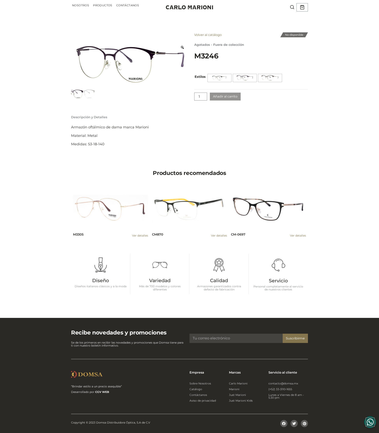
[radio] (219, 78)
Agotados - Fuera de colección (219, 45)
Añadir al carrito (225, 96)
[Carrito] (302, 7)
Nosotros (80, 5)
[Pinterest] (304, 423)
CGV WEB (102, 392)
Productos (102, 5)
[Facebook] (283, 423)
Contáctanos (127, 5)
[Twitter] (294, 423)
